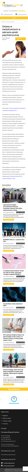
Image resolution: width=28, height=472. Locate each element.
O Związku (5, 423)
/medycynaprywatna (8, 14)
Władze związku (7, 418)
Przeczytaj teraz (9, 219)
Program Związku (7, 421)
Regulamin (5, 415)
